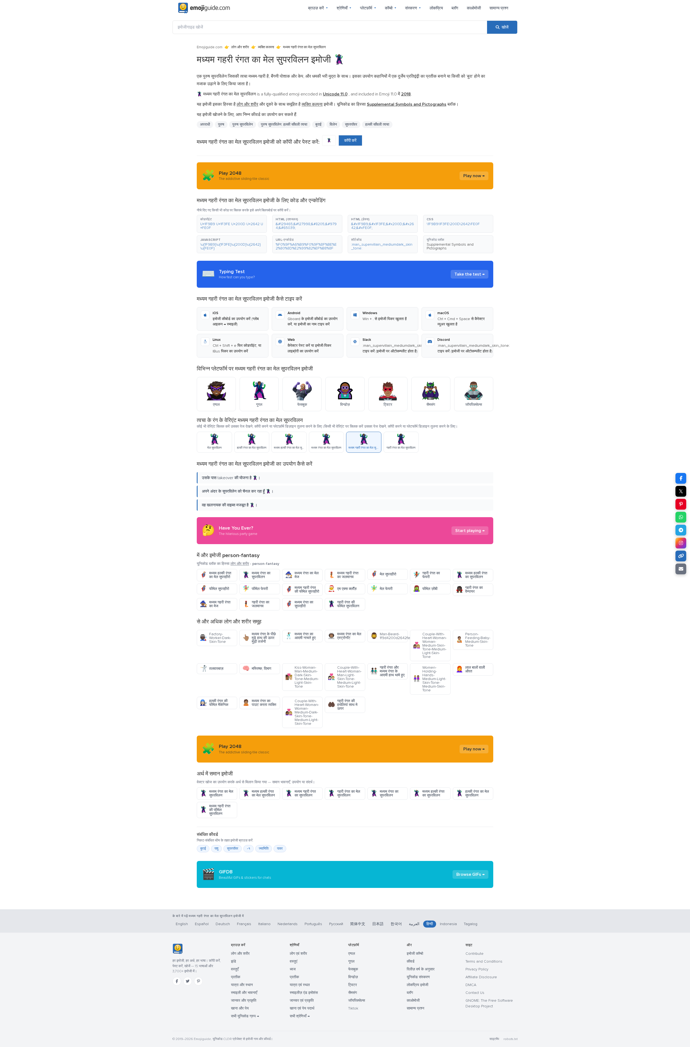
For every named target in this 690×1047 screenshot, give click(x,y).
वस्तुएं (293, 961)
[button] (232, 224)
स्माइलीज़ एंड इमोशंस (304, 992)
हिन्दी (429, 924)
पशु (216, 848)
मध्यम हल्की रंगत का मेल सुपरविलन (258, 793)
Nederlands (288, 924)
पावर (280, 848)
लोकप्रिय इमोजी (417, 985)
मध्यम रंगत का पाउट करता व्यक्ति (259, 703)
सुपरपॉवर (351, 124)
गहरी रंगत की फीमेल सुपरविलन (343, 604)
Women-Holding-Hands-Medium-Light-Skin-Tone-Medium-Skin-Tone (429, 678)
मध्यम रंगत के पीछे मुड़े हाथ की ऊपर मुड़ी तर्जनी (259, 638)
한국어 (396, 924)
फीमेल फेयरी (255, 588)
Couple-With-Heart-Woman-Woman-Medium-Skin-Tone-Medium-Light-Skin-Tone (430, 645)
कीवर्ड (411, 961)
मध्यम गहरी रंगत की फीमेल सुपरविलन (215, 810)
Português (313, 924)
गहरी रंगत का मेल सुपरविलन (344, 793)
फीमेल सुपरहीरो (214, 588)
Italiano (264, 924)
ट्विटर (352, 985)
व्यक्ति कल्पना (266, 47)
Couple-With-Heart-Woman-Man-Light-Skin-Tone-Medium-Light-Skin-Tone (344, 677)
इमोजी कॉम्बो (415, 953)
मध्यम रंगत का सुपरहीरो (299, 604)
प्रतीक (235, 977)
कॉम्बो (390, 8)
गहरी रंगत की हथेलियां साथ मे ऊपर (342, 705)
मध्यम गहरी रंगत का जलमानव (343, 575)
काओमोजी (474, 8)
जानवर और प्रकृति (243, 1000)
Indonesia (448, 924)
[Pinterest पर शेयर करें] (680, 504)
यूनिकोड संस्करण (418, 977)
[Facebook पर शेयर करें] (680, 478)
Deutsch (223, 924)
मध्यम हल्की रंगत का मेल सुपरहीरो (215, 575)
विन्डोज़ (353, 977)
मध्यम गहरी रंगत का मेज (215, 604)
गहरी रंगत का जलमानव (255, 604)
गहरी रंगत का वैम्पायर (469, 589)
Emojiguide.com (209, 47)
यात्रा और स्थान (242, 985)
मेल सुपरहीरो (383, 574)
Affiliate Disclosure (481, 977)
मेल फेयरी (381, 588)
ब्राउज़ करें (318, 8)
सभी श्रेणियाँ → (300, 1016)
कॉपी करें (350, 140)
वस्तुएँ (235, 969)
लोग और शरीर (240, 47)
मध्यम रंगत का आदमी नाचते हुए (300, 636)
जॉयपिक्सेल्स (356, 1000)
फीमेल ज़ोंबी (425, 588)
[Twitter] (187, 981)
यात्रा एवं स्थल (300, 985)
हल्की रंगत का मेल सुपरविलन (472, 793)
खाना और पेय (240, 1008)
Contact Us (474, 992)
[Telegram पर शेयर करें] (680, 530)
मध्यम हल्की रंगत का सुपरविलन (471, 575)
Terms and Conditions (483, 961)
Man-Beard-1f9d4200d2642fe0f (389, 636)
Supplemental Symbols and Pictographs (450, 246)
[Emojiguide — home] (204, 8)
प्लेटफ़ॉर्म (368, 8)
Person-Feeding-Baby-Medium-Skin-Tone (473, 640)
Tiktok (353, 1008)
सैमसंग (352, 992)
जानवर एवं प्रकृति (302, 1000)
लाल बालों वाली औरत (470, 669)
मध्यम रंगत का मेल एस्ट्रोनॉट (344, 636)
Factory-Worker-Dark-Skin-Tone (215, 638)
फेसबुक (353, 969)
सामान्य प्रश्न (498, 8)
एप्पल (351, 953)
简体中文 (357, 924)
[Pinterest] (198, 981)
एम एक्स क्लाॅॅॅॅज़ (342, 588)
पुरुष (221, 124)
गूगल (351, 961)
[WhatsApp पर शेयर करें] (680, 517)
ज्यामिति (263, 848)
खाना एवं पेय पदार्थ (302, 1008)
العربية (414, 924)
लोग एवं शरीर (298, 953)
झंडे (233, 961)
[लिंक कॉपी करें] (680, 556)
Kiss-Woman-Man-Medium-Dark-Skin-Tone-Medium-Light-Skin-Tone (302, 677)
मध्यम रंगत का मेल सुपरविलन (216, 793)
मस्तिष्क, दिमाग (256, 668)
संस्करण (413, 8)
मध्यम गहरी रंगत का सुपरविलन (300, 793)
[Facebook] (176, 981)
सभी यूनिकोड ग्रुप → (245, 1016)
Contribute (474, 953)
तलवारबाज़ (211, 668)
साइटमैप (494, 1039)
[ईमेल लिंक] (680, 569)
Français (244, 924)
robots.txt (510, 1039)
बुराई (203, 848)
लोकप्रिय (436, 8)
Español (202, 924)
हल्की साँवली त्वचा (377, 124)
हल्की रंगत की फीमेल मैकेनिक (214, 703)
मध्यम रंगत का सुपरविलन (256, 575)
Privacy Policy (476, 969)
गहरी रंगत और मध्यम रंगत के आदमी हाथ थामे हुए (387, 671)
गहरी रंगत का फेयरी (426, 575)
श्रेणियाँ (344, 8)
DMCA (470, 985)
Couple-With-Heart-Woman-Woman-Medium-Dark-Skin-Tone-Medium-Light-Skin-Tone (302, 712)
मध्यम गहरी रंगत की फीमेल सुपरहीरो (302, 589)
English (182, 924)
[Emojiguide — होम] (177, 948)
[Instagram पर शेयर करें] (680, 543)
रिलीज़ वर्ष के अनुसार (420, 969)
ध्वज (293, 969)
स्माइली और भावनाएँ (244, 992)
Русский (336, 924)
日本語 (378, 924)
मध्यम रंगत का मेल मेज (302, 575)
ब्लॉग (454, 8)
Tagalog (470, 924)
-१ (248, 848)
